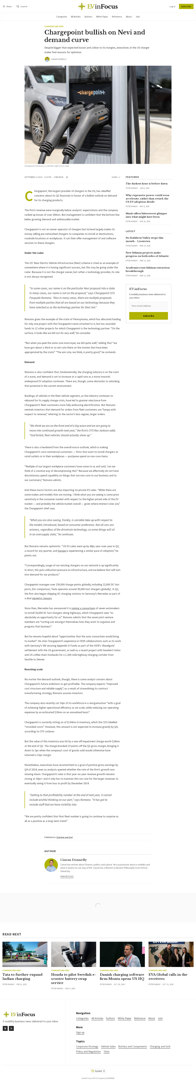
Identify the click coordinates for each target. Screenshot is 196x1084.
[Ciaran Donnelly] (47, 59)
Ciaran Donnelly (59, 59)
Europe (62, 550)
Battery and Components (132, 1046)
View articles (67, 876)
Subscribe (186, 6)
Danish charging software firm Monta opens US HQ (122, 977)
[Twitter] (5, 1028)
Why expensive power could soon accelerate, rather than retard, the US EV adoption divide (147, 198)
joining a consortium (83, 608)
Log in (172, 6)
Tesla (106, 1051)
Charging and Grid (53, 26)
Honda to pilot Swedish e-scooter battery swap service (73, 979)
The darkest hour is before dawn (147, 183)
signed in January (42, 598)
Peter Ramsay (132, 188)
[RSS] (11, 1028)
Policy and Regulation (88, 1051)
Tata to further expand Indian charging (22, 977)
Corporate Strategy (87, 1046)
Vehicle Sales (108, 1046)
